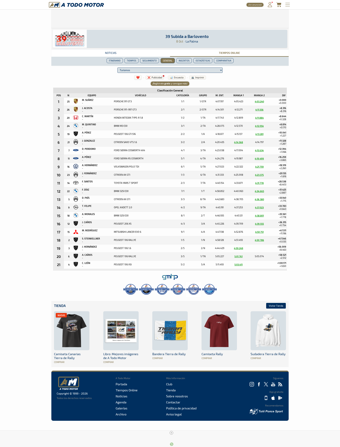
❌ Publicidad (155, 77)
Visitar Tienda (276, 305)
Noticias (110, 52)
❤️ (138, 77)
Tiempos (131, 60)
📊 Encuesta (176, 77)
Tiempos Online (229, 52)
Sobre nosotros (177, 396)
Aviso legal (174, 414)
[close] (171, 433)
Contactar (173, 402)
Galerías (121, 408)
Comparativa (223, 60)
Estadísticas (203, 60)
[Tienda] (278, 6)
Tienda (60, 306)
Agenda (121, 402)
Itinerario (115, 60)
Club (169, 384)
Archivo (121, 414)
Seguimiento (149, 60)
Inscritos (184, 60)
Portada (121, 384)
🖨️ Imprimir (197, 77)
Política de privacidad (181, 408)
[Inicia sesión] (270, 6)
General (167, 60)
